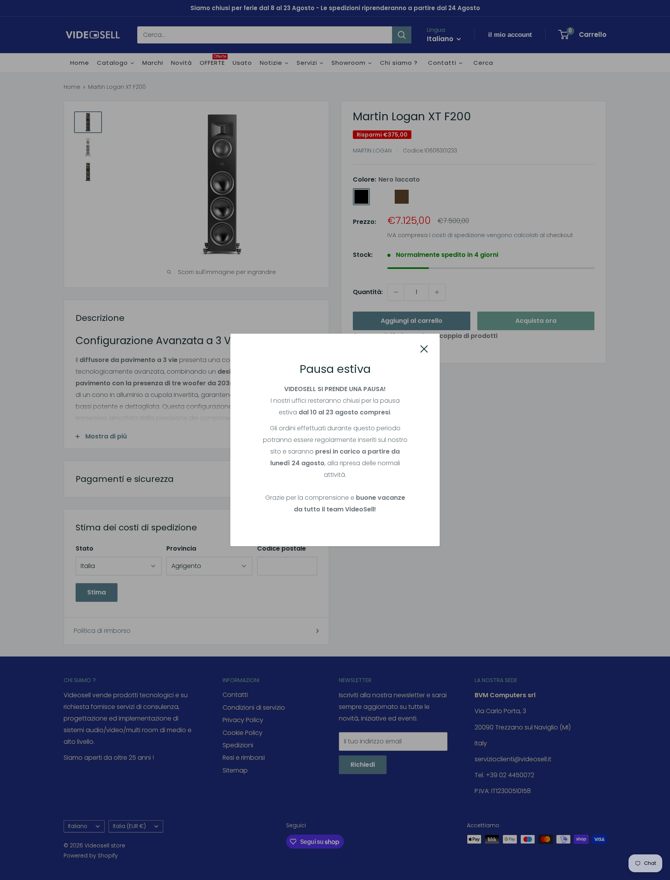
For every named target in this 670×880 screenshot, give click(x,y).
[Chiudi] (424, 349)
